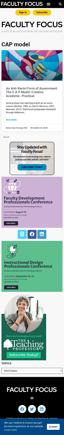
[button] (48, 4)
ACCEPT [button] (53, 427)
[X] (22, 234)
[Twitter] (32, 409)
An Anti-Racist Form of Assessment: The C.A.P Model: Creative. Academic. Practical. (32, 92)
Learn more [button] (10, 430)
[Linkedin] (42, 409)
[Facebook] (32, 234)
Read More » (12, 120)
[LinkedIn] (41, 234)
